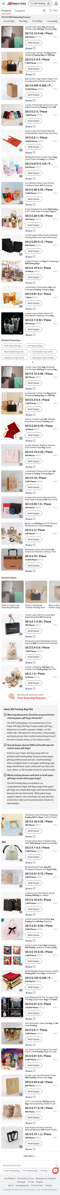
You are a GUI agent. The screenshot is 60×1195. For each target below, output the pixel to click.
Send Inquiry (33, 42)
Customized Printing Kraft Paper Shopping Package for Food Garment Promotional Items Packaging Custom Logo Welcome (40, 472)
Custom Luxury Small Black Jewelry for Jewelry (40, 894)
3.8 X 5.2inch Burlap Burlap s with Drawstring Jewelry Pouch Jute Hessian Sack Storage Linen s (40, 1102)
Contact (48, 1185)
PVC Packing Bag (30, 1170)
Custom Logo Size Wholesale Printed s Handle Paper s (40, 1076)
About (10, 1185)
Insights (39, 1182)
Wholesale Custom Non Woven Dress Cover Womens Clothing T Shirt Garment (40, 550)
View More (29, 1155)
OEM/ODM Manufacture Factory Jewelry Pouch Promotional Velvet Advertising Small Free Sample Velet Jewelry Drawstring (41, 972)
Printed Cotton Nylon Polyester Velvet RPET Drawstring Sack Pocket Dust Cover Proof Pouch (41, 842)
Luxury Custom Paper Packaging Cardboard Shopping (41, 946)
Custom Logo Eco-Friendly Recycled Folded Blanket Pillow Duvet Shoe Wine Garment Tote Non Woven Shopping (41, 132)
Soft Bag (43, 1170)
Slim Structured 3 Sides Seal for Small (41, 1024)
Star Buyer (21, 1182)
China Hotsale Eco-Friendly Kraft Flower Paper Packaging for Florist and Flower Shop (41, 210)
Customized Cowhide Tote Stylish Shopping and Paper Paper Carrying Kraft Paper (40, 54)
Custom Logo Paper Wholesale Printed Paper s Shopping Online (41, 28)
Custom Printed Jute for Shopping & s (42, 262)
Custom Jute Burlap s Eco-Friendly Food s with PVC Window (40, 668)
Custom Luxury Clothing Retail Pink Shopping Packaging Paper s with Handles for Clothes (41, 920)
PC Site (31, 1182)
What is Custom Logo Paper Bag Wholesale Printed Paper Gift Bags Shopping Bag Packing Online (11, 606)
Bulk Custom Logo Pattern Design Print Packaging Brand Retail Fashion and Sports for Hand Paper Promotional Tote (41, 80)
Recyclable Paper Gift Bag (43, 357)
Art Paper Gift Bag (34, 345)
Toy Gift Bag (37, 21)
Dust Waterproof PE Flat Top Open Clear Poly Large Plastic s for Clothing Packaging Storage (41, 998)
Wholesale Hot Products (46, 1178)
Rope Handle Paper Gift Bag (15, 351)
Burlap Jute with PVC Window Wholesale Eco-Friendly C (41, 524)
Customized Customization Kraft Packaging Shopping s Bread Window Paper (40, 288)
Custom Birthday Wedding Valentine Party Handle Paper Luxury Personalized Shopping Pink (40, 446)
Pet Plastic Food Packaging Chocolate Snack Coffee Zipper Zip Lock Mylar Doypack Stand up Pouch (41, 1050)
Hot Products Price (25, 1178)
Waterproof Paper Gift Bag (15, 357)
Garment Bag (8, 21)
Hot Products (9, 1178)
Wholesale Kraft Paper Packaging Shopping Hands (41, 868)
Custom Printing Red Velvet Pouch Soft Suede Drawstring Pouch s (41, 106)
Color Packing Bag (12, 1170)
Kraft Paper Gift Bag (12, 345)
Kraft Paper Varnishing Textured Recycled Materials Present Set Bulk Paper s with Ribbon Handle (41, 1128)
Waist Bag (23, 21)
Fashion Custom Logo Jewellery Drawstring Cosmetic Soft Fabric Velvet (40, 420)
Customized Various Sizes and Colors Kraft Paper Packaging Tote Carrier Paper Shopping (41, 498)
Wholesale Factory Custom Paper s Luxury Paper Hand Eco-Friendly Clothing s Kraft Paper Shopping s (41, 158)
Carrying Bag (51, 21)
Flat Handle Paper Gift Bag (43, 351)
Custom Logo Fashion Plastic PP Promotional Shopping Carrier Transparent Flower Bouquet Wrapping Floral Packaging (39, 314)
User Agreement (22, 1185)
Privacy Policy (37, 1185)
